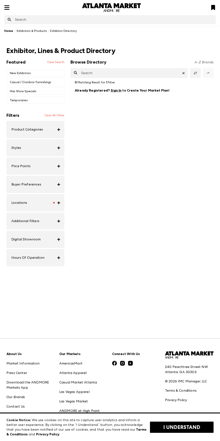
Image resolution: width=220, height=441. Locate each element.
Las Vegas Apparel (74, 392)
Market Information (23, 363)
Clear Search (55, 62)
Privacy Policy (176, 400)
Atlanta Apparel (73, 373)
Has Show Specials (23, 91)
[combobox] (110, 19)
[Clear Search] (183, 73)
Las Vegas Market (73, 401)
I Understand (181, 427)
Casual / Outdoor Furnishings (30, 82)
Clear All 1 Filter (54, 115)
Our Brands (15, 397)
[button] (35, 129)
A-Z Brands (204, 62)
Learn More (199, 90)
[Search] (9, 19)
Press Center (16, 373)
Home (8, 31)
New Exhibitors (20, 73)
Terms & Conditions (181, 390)
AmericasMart (70, 363)
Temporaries (19, 100)
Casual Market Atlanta (78, 382)
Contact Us (15, 406)
